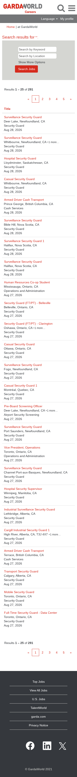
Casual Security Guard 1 (20, 385)
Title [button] (7, 108)
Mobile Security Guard (19, 592)
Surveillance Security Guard (23, 117)
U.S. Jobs (38, 699)
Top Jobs (39, 681)
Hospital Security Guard (20, 158)
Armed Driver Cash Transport (24, 199)
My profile (67, 18)
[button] (71, 8)
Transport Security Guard (21, 571)
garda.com (38, 716)
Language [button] (48, 18)
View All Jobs (38, 690)
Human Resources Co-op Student (27, 282)
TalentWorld (39, 708)
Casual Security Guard (19, 179)
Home (11, 27)
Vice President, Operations (22, 447)
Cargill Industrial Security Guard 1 (27, 530)
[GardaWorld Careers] (21, 8)
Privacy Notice (38, 725)
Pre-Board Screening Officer (23, 406)
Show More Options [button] (31, 62)
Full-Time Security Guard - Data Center (30, 612)
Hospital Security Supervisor (23, 488)
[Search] (61, 8)
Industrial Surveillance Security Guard (29, 509)
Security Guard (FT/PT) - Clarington (28, 323)
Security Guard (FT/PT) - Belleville (27, 303)
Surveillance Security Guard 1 (24, 241)
